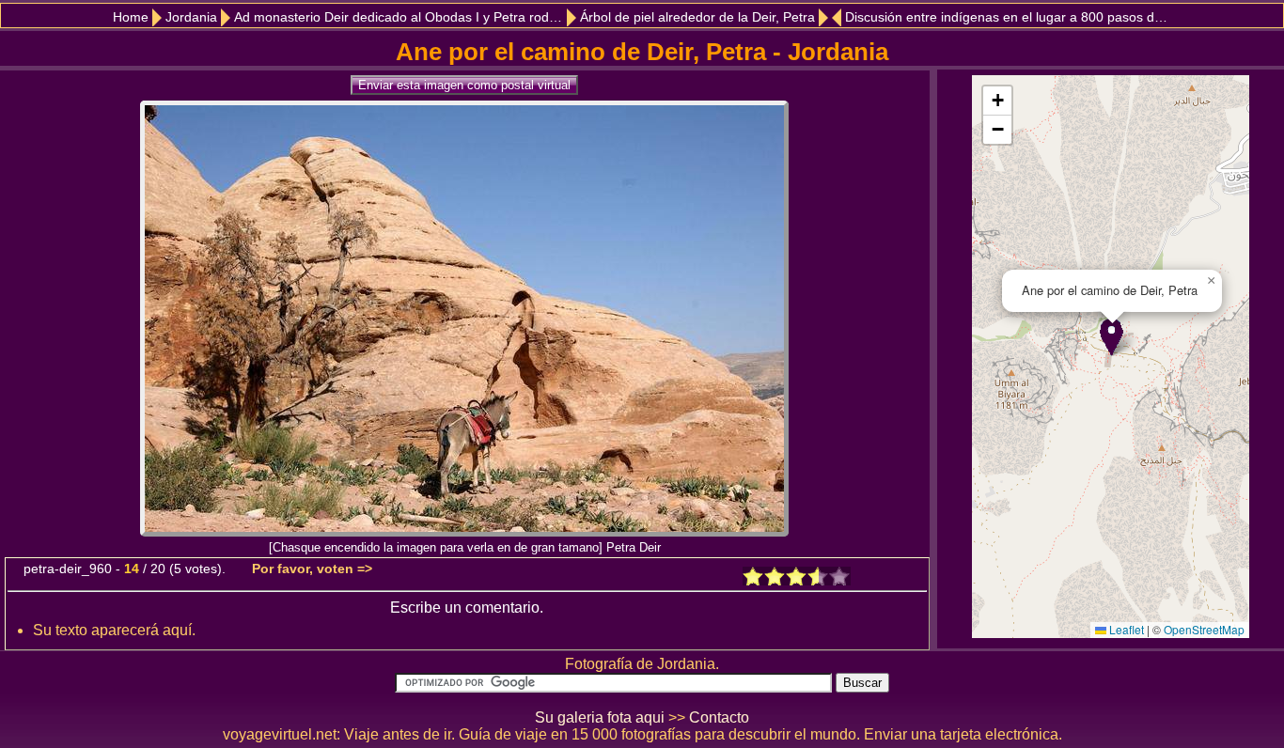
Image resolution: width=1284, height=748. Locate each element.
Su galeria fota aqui (600, 717)
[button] (1111, 337)
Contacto (719, 717)
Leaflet (1125, 629)
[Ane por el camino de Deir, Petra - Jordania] (464, 531)
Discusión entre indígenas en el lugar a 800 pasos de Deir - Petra (1010, 17)
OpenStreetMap (1204, 629)
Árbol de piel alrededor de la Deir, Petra (697, 17)
